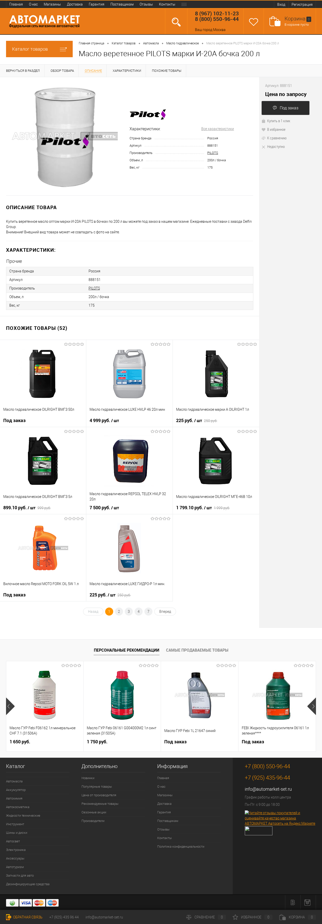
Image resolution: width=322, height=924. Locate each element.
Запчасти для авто (20, 875)
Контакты (167, 4)
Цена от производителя (99, 795)
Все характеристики (217, 129)
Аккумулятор (16, 790)
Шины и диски (16, 833)
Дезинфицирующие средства (28, 884)
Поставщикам (122, 4)
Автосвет (13, 841)
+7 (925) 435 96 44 (64, 917)
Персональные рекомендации (126, 650)
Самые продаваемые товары (197, 650)
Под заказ (289, 108)
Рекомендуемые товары (100, 804)
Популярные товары (97, 786)
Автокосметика (17, 807)
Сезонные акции (94, 812)
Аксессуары (15, 858)
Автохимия (14, 798)
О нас (33, 4)
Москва (219, 30)
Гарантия (96, 4)
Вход (281, 5)
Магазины (52, 4)
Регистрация (302, 5)
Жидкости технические (23, 815)
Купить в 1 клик (278, 120)
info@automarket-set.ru (268, 789)
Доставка (75, 4)
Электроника (16, 850)
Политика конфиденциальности (180, 846)
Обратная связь (27, 917)
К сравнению (277, 137)
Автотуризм (15, 867)
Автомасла (14, 781)
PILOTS (212, 153)
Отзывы (146, 4)
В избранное (276, 129)
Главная (16, 4)
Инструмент (15, 824)
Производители (93, 821)
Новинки (88, 778)
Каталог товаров (30, 49)
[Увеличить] (65, 136)
